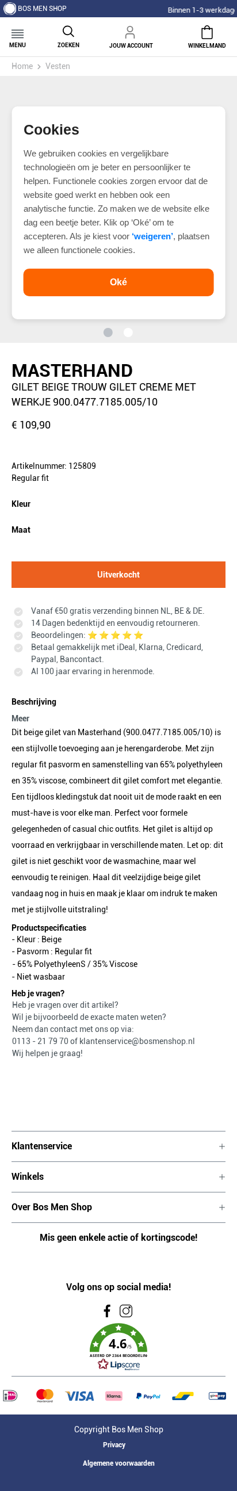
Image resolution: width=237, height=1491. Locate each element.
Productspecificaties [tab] (49, 927)
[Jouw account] (131, 30)
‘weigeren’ (152, 236)
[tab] (116, 708)
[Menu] (17, 30)
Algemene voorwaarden (119, 1463)
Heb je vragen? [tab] (38, 993)
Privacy (114, 1445)
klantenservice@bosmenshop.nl (137, 1041)
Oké (118, 282)
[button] (118, 1347)
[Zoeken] (68, 30)
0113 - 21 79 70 (41, 1041)
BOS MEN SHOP (42, 9)
